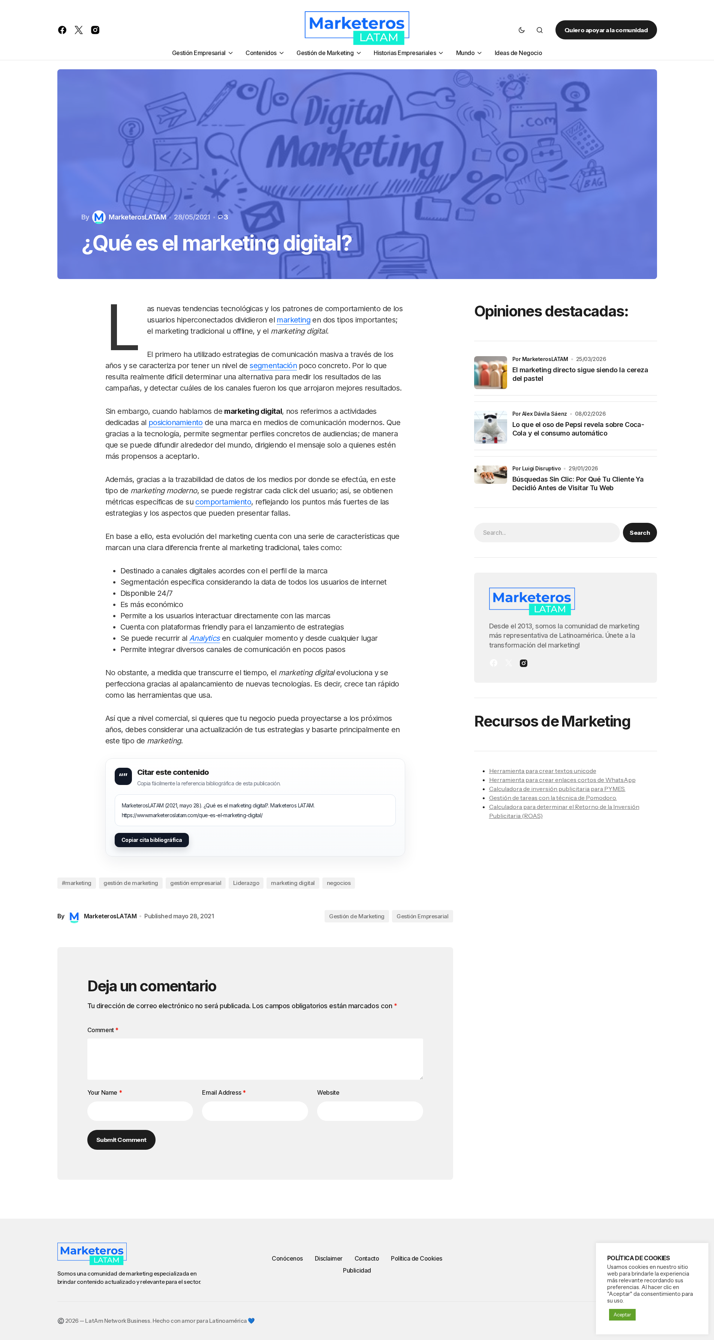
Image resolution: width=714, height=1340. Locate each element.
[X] (508, 662)
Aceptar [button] (622, 1315)
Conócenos (287, 1258)
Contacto (367, 1258)
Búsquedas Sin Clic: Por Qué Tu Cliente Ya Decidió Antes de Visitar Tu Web (578, 483)
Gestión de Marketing (357, 916)
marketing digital (292, 882)
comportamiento (223, 501)
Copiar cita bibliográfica (152, 840)
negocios (338, 882)
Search (640, 532)
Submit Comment (121, 1139)
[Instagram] (523, 662)
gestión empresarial (195, 882)
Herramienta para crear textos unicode (542, 770)
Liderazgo (246, 882)
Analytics (204, 638)
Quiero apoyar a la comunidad (606, 30)
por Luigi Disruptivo (536, 468)
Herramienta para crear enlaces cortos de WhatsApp (562, 779)
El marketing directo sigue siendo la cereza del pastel (580, 374)
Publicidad (357, 1270)
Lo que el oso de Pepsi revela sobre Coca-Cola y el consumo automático (578, 429)
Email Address (223, 1092)
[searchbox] (547, 532)
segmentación (273, 365)
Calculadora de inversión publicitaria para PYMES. (557, 788)
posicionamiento (175, 422)
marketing (293, 319)
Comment (102, 1030)
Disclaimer (329, 1258)
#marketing (77, 882)
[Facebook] (493, 662)
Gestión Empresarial (422, 916)
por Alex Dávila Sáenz (539, 413)
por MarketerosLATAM (540, 359)
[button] (521, 29)
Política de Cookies (416, 1258)
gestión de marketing (130, 882)
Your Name (104, 1092)
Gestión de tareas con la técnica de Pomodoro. (553, 797)
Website (328, 1092)
